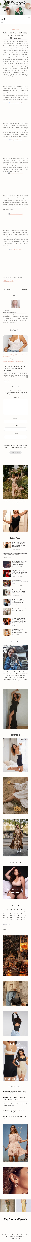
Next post (25, 289)
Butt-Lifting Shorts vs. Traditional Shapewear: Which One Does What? (19, 631)
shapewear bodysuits (8, 281)
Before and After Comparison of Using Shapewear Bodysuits (19, 591)
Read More (7, 379)
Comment (15, 397)
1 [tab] (12, 386)
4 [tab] (18, 386)
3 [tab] (16, 386)
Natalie (7, 310)
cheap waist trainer (23, 280)
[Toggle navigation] (2, 22)
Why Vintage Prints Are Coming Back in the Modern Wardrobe (19, 563)
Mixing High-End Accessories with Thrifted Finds (20, 582)
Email (16, 426)
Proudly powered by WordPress (11, 1235)
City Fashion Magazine (15, 1)
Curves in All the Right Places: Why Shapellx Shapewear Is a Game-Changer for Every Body (19, 621)
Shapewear (6, 355)
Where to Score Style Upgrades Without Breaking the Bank (18, 601)
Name (15, 418)
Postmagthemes (15, 1238)
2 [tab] (14, 386)
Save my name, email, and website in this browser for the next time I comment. (15, 446)
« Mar (4, 929)
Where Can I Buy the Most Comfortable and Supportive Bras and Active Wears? (19, 544)
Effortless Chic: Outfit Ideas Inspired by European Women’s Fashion (15, 553)
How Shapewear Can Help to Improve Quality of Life (15, 366)
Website (15, 433)
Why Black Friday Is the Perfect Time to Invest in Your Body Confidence (19, 572)
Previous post (7, 289)
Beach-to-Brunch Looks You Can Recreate (19, 609)
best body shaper (12, 280)
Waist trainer (15, 29)
